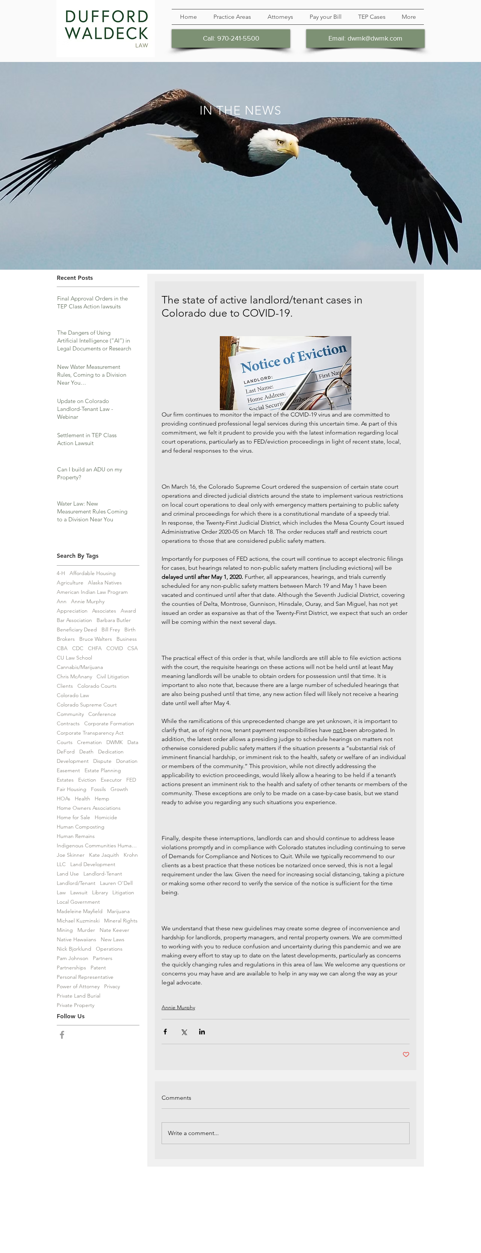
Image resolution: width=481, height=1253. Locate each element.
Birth (130, 629)
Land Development (92, 864)
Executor (111, 780)
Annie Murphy (87, 601)
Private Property (75, 1005)
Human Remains (76, 836)
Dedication (111, 752)
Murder (86, 930)
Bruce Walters (95, 639)
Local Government (78, 902)
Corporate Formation (109, 723)
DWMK (114, 742)
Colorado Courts (96, 686)
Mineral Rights (121, 921)
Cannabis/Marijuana (80, 667)
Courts (65, 742)
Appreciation (72, 611)
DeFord (66, 752)
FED (131, 780)
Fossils (98, 789)
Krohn (131, 855)
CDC (77, 648)
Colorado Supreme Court (87, 705)
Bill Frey (110, 629)
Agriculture (70, 583)
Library (100, 892)
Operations (109, 949)
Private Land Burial (78, 996)
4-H (61, 573)
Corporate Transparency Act (90, 733)
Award (128, 611)
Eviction (87, 780)
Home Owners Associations (89, 808)
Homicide (106, 817)
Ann (62, 601)
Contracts (68, 723)
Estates (65, 780)
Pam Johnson (72, 958)
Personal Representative (85, 977)
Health (82, 799)
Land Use (68, 874)
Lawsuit (79, 892)
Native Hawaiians (76, 939)
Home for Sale (73, 817)
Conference (102, 714)
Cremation (89, 742)
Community (70, 714)
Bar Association (74, 620)
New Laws (112, 939)
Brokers (66, 639)
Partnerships (71, 968)
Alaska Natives (105, 583)
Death (86, 752)
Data (132, 742)
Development (73, 761)
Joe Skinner (71, 855)
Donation (127, 761)
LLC (61, 864)
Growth (119, 789)
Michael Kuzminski (78, 921)
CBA (62, 648)
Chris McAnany (74, 676)
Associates (104, 611)
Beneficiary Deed (77, 629)
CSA (132, 648)
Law (61, 892)
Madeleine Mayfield (80, 911)
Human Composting (80, 827)
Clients (65, 686)
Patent (98, 968)
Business (126, 639)
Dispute (102, 761)
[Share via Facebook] (165, 1031)
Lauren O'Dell (116, 883)
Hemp (102, 799)
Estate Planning (103, 770)
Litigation (123, 892)
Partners (102, 958)
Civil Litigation (113, 676)
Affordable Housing (93, 573)
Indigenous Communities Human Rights (98, 845)
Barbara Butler (114, 620)
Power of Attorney (78, 986)
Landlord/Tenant (76, 883)
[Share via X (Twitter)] (183, 1031)
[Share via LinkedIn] (202, 1031)
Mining (65, 930)
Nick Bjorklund (74, 949)
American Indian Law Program (92, 592)
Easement (68, 770)
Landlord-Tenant (102, 874)
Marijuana (118, 911)
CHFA (95, 648)
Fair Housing (71, 789)
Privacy (112, 986)
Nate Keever (114, 930)
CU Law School (74, 658)
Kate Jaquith (104, 855)
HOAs (63, 799)
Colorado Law (73, 695)
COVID (114, 648)
